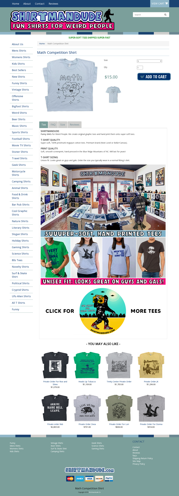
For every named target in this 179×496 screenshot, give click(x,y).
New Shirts (18, 76)
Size (62, 124)
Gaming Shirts (20, 247)
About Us (17, 44)
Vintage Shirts (20, 89)
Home (15, 3)
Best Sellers (19, 70)
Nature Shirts (20, 221)
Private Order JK (151, 381)
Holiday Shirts (20, 240)
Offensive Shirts (17, 97)
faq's (135, 455)
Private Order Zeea (87, 424)
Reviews (53, 3)
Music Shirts (19, 125)
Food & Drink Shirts (20, 196)
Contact (39, 3)
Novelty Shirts (20, 266)
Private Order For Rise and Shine (55, 383)
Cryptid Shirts (20, 289)
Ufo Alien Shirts (21, 296)
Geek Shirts (19, 164)
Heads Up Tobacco (87, 381)
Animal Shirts (20, 188)
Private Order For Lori (119, 424)
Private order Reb (55, 424)
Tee (43, 124)
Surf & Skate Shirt (19, 275)
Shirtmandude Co (95, 492)
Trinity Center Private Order (119, 381)
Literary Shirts (20, 227)
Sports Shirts (20, 132)
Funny (15, 309)
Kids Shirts (18, 63)
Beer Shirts (18, 119)
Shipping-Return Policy (143, 458)
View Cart (158, 3)
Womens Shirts (21, 57)
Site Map (137, 461)
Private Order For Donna (151, 424)
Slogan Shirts (20, 234)
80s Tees (17, 260)
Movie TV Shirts (21, 145)
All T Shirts (18, 302)
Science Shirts (20, 253)
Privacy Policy (139, 464)
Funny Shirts (19, 83)
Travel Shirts (19, 158)
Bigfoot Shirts (20, 106)
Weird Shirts (19, 112)
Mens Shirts (19, 50)
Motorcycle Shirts (18, 173)
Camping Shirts (21, 181)
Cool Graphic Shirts (19, 212)
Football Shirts (21, 138)
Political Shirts (20, 283)
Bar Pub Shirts (20, 204)
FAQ (53, 124)
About (27, 3)
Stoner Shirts (20, 151)
